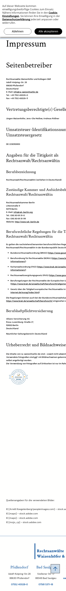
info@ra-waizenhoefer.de (26, 92)
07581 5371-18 (46, 584)
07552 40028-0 (19, 584)
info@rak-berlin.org (23, 212)
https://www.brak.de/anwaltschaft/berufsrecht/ (29, 301)
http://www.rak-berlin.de (27, 221)
